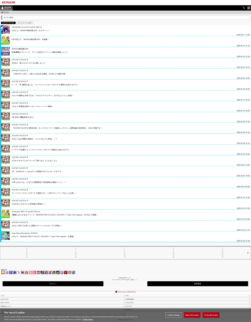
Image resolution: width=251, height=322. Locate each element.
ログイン (53, 284)
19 (173, 255)
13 (125, 253)
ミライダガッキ (73, 272)
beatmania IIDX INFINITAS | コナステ (38, 272)
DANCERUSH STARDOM (11, 272)
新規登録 (197, 284)
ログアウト (131, 292)
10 (222, 251)
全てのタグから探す (25, 23)
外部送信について (6, 306)
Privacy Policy (130, 302)
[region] (125, 315)
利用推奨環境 (130, 299)
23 (125, 257)
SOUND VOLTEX (30, 272)
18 (125, 255)
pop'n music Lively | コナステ (54, 272)
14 (173, 253)
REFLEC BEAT (62, 272)
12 (76, 253)
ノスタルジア (22, 272)
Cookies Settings (173, 315)
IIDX (3, 272)
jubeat (18, 272)
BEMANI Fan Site (6, 8)
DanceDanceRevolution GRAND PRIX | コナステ (42, 272)
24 (173, 257)
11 (27, 253)
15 (222, 253)
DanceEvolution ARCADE (69, 272)
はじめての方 (4, 299)
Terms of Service (5, 302)
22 (76, 257)
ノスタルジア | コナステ (50, 272)
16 (27, 255)
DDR (7, 272)
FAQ (127, 295)
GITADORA (14, 272)
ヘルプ (2, 295)
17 (76, 255)
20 (222, 255)
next (248, 253)
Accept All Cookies (211, 315)
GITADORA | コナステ (46, 272)
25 (222, 257)
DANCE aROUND (34, 272)
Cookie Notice (88, 319)
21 (27, 257)
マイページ (122, 292)
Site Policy (129, 306)
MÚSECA (65, 272)
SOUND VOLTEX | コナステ (58, 272)
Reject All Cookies (192, 315)
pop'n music (26, 272)
